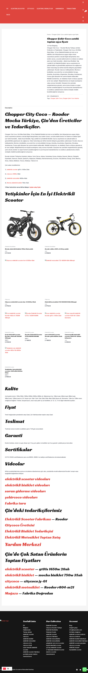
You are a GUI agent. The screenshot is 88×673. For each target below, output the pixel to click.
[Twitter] (80, 670)
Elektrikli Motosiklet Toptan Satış (33, 537)
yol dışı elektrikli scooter (53, 647)
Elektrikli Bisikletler (45, 8)
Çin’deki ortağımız (74, 632)
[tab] (8, 108)
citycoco (12, 581)
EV (7, 8)
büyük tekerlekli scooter (53, 645)
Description (8, 108)
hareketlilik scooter (75, 650)
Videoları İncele (51, 632)
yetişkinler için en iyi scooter (55, 643)
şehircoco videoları (21, 497)
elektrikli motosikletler (53, 639)
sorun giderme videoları (25, 491)
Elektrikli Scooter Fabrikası (28, 519)
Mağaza (11, 593)
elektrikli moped (74, 647)
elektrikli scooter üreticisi (77, 634)
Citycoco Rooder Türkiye (54, 628)
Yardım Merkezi (23, 544)
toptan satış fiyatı (35, 187)
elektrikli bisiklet (19, 575)
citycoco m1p (27, 643)
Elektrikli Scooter (51, 625)
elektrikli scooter (12, 169)
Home (49, 34)
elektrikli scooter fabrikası (31, 652)
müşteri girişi (73, 628)
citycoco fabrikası (52, 636)
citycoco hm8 (27, 645)
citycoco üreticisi (74, 636)
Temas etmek (71, 8)
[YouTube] (87, 670)
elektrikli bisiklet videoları (27, 485)
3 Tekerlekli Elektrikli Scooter (55, 650)
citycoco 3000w (12, 174)
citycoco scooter (74, 645)
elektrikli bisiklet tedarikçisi (77, 639)
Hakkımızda (60, 8)
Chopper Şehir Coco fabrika (71, 98)
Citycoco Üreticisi (19, 525)
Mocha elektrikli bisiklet (14, 183)
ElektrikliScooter (17, 8)
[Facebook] (77, 670)
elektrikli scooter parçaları (77, 643)
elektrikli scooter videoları (27, 479)
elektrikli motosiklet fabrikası (78, 641)
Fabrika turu (15, 503)
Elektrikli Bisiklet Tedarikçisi (29, 531)
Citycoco (30, 8)
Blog (8, 14)
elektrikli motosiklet (13, 178)
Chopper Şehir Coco (56, 98)
